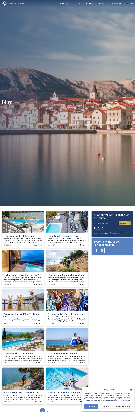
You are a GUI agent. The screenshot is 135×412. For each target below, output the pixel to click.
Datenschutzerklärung (111, 228)
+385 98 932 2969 (116, 4)
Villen (61, 4)
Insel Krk (70, 4)
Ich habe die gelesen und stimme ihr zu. (111, 229)
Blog (80, 4)
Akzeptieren (91, 406)
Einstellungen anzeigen (123, 406)
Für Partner (89, 4)
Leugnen (106, 406)
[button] (131, 390)
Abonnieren (124, 223)
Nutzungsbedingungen (113, 233)
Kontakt (101, 4)
